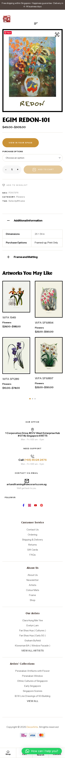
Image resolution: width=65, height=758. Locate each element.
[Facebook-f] (23, 505)
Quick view (20, 309)
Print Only (52, 242)
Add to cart (46, 169)
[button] (57, 34)
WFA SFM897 (44, 378)
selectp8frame (17, 201)
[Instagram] (29, 505)
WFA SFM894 (44, 322)
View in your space (20, 143)
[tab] (32, 220)
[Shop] (8, 751)
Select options (14, 298)
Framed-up (41, 242)
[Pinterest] (41, 505)
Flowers (20, 197)
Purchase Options (12, 151)
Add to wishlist (17, 185)
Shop (8, 754)
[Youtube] (35, 505)
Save (9, 32)
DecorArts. (32, 726)
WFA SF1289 (10, 379)
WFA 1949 (9, 317)
